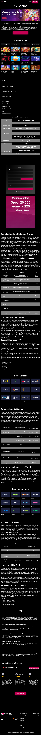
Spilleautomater (35, 44)
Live (15, 44)
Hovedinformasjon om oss (7, 86)
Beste (5, 44)
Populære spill (5, 84)
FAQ (3, 111)
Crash (25, 44)
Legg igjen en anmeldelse (34, 668)
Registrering (4, 88)
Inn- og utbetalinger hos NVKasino (9, 98)
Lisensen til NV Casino (7, 106)
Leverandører (5, 93)
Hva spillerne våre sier (6, 113)
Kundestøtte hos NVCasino (7, 108)
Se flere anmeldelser (20, 693)
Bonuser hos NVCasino (7, 96)
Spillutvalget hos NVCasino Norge (9, 91)
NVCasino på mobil (6, 103)
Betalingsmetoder (5, 101)
